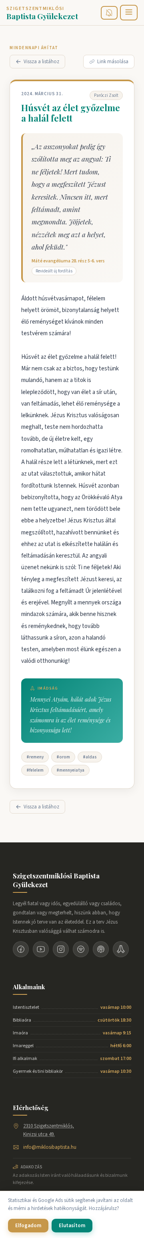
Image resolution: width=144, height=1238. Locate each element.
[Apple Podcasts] (101, 949)
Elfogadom (28, 1225)
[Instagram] (61, 949)
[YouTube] (41, 949)
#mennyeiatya (70, 770)
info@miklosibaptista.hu (49, 1147)
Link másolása (112, 61)
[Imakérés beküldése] (121, 949)
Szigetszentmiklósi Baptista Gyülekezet (56, 880)
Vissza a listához (41, 61)
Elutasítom (72, 1225)
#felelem (35, 770)
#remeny (35, 757)
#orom (63, 757)
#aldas (90, 757)
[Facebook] (21, 949)
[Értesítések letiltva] (109, 13)
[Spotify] (81, 949)
